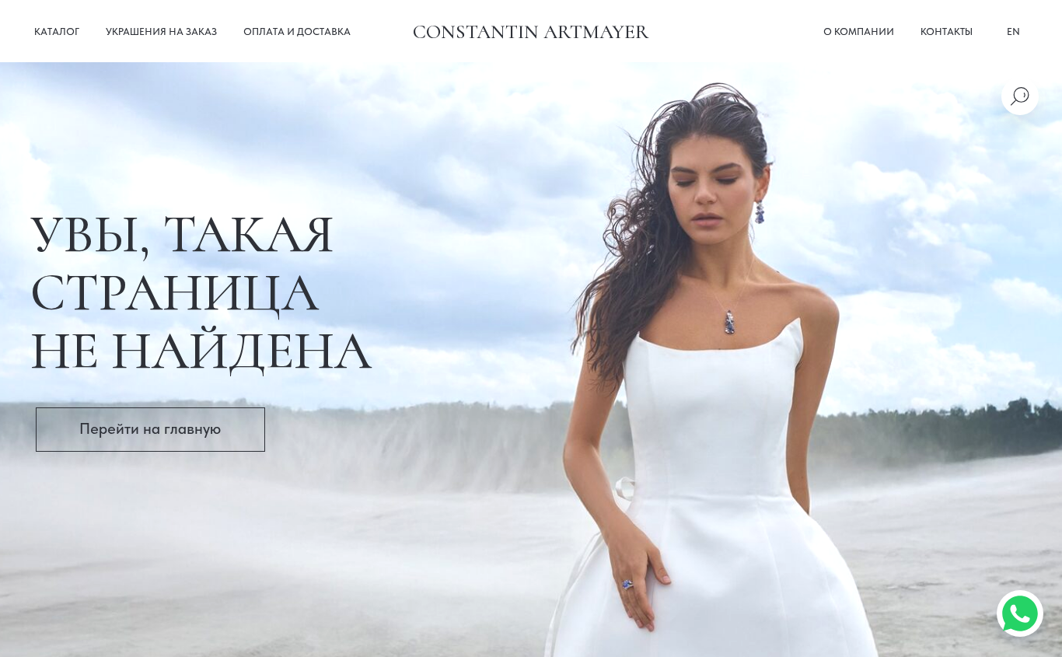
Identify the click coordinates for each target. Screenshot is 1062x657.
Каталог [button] (56, 31)
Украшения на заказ (161, 31)
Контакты (947, 31)
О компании (858, 31)
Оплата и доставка (297, 31)
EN (1013, 31)
